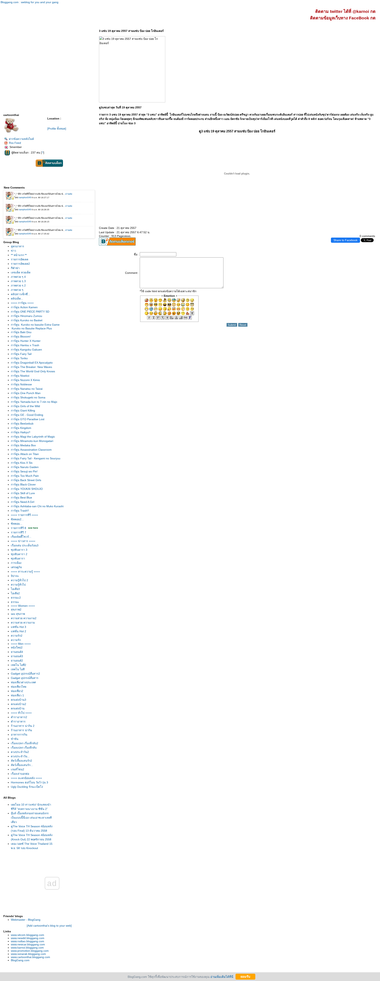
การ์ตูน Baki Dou (21, 332)
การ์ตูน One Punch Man (26, 393)
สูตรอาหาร (17, 246)
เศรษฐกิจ (16, 567)
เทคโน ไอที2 (18, 664)
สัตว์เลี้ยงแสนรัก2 (21, 760)
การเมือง (16, 562)
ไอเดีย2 (15, 593)
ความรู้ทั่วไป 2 (19, 580)
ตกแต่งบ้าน (18, 708)
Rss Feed (15, 142)
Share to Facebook (345, 240)
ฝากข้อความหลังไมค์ (21, 138)
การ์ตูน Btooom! (21, 336)
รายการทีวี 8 (18, 528)
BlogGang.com (20, 960)
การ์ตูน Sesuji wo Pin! (24, 471)
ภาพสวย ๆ (17, 289)
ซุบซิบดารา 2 (19, 554)
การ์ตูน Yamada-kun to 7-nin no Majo (34, 401)
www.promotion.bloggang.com (30, 950)
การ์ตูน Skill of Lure (23, 493)
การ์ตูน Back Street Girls (26, 480)
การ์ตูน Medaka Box (23, 445)
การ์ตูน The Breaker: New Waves (31, 367)
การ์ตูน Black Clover (23, 484)
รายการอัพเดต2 (20, 263)
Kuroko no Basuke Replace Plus (31, 328)
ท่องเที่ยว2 (17, 691)
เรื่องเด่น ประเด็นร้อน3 (24, 545)
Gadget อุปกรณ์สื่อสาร (24, 678)
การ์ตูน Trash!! (20, 510)
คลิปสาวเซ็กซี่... (20, 294)
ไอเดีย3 (15, 588)
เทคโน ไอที (18, 669)
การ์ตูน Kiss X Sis (21, 462)
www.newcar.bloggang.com (28, 944)
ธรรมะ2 (16, 597)
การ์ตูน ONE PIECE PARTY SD (30, 311)
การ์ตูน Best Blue (21, 497)
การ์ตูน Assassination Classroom (31, 449)
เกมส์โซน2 (17, 769)
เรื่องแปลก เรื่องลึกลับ (24, 747)
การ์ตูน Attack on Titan (25, 454)
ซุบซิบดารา (18, 558)
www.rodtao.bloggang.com (27, 941)
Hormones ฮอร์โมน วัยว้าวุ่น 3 (29, 782)
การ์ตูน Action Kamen (24, 307)
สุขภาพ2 (16, 609)
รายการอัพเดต (19, 259)
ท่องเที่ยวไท (18, 686)
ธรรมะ (15, 602)
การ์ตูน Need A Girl (22, 501)
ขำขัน (14, 738)
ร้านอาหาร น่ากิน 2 (22, 725)
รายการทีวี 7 (18, 532)
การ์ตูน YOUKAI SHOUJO (27, 488)
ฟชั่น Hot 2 (18, 631)
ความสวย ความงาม (23, 622)
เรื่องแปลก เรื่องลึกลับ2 (24, 743)
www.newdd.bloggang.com (27, 938)
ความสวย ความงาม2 (23, 618)
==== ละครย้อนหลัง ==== (26, 778)
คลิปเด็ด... (17, 298)
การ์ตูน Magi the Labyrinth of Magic (33, 436)
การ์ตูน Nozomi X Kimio (25, 380)
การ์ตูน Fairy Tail (21, 353)
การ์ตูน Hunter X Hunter (26, 340)
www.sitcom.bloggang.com (27, 934)
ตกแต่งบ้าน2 (18, 704)
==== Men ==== (21, 643)
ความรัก (16, 640)
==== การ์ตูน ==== (22, 302)
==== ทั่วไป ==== (21, 712)
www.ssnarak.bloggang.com (28, 953)
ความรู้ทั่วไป (18, 584)
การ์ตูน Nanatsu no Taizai (27, 388)
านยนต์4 (17, 651)
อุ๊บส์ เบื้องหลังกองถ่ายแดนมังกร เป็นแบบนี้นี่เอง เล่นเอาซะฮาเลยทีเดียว (31, 818)
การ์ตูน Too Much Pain (25, 475)
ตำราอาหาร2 (19, 717)
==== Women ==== (23, 605)
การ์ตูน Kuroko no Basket (26, 320)
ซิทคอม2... (17, 519)
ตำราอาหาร (18, 721)
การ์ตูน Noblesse (21, 384)
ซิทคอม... (16, 523)
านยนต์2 (17, 660)
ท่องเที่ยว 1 (17, 695)
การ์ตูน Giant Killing (23, 410)
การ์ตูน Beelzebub (22, 423)
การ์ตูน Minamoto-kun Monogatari (32, 441)
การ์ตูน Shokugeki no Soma (28, 397)
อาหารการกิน (19, 734)
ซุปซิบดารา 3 (19, 549)
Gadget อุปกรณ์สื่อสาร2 (25, 673)
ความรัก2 (16, 635)
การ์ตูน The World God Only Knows (33, 371)
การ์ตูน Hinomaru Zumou (26, 316)
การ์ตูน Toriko (19, 358)
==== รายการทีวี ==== (24, 515)
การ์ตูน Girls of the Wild (25, 406)
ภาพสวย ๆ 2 (18, 285)
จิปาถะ (15, 575)
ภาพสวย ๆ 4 (18, 276)
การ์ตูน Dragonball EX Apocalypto (32, 362)
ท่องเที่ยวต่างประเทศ (23, 682)
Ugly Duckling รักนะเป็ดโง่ (27, 786)
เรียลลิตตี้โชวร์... (21, 536)
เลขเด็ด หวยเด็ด (20, 272)
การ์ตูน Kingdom (21, 427)
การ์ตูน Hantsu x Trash (25, 345)
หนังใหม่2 (17, 647)
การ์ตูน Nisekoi (20, 375)
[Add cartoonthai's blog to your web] (49, 925)
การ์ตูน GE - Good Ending (27, 414)
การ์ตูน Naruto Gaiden (25, 467)
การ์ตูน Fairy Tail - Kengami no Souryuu (35, 458)
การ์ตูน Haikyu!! (20, 432)
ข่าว (13, 250)
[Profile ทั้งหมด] (56, 128)
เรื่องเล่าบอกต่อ (20, 773)
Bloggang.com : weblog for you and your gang (29, 2)
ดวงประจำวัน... (20, 756)
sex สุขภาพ (18, 613)
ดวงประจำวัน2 (20, 752)
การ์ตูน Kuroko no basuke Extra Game (35, 324)
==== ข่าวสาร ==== (23, 541)
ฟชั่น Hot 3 (18, 626)
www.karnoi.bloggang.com (27, 947)
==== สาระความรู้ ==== (25, 571)
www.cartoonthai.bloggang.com (30, 957)
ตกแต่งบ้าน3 (18, 699)
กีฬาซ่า (15, 268)
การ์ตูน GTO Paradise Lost (27, 419)
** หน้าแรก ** (19, 255)
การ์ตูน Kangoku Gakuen (26, 349)
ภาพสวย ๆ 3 (18, 281)
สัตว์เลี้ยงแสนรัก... (22, 765)
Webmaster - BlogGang (25, 919)
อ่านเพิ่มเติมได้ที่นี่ (221, 976)
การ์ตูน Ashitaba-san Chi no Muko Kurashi (37, 506)
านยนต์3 (17, 656)
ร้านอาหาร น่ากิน (21, 730)
